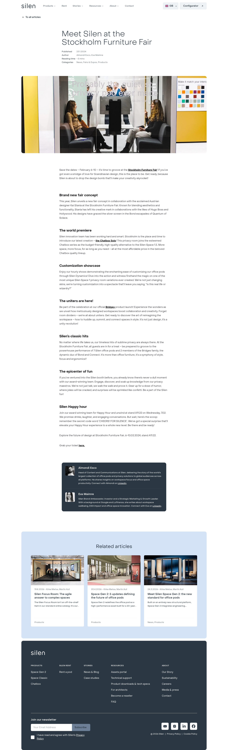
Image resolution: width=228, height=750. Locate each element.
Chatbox (36, 684)
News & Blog (91, 672)
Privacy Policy (174, 734)
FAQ (113, 701)
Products (48, 6)
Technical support (121, 678)
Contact (129, 6)
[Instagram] (174, 726)
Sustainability (169, 678)
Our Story (167, 672)
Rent (64, 6)
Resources (95, 6)
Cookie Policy (190, 734)
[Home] (28, 6)
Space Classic (39, 678)
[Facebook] (193, 726)
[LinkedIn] (184, 726)
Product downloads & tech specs (130, 684)
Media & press (170, 689)
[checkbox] (32, 737)
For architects (119, 689)
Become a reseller (122, 695)
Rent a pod (65, 672)
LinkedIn (122, 483)
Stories (77, 6)
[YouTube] (165, 726)
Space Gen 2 (38, 672)
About (113, 6)
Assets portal (119, 672)
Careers (166, 684)
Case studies (91, 678)
